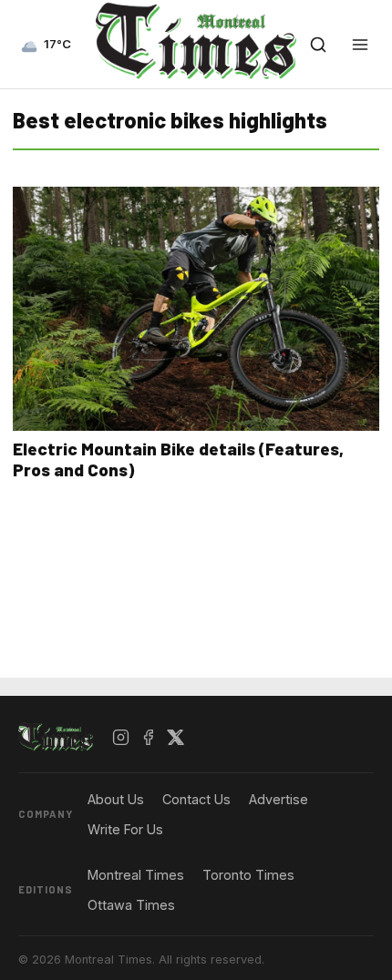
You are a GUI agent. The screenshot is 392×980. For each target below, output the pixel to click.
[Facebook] (148, 737)
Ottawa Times (131, 905)
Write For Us (125, 829)
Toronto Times (248, 875)
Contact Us (196, 799)
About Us (116, 799)
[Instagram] (121, 737)
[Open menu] (360, 45)
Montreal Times (136, 875)
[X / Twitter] (176, 737)
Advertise (278, 799)
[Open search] (318, 45)
